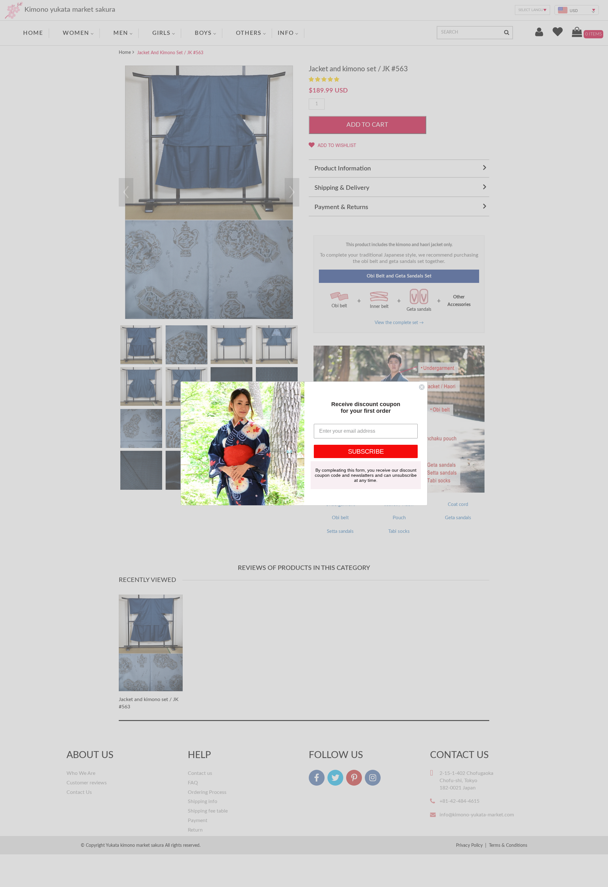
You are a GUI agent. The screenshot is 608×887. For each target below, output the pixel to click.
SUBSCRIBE (366, 451)
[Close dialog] (422, 387)
